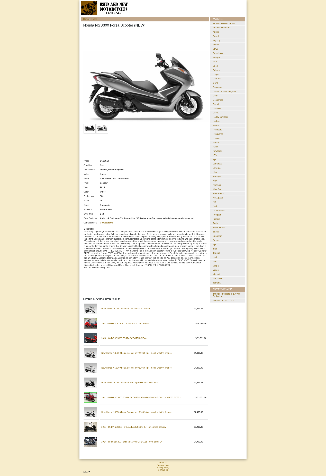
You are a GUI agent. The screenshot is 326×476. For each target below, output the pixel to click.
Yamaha (217, 283)
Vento (215, 261)
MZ (214, 202)
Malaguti (217, 176)
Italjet (215, 147)
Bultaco (216, 70)
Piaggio (216, 219)
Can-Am (217, 79)
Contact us (163, 470)
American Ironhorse (222, 28)
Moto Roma (218, 193)
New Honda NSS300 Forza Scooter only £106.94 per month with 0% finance (136, 353)
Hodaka (216, 121)
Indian (216, 142)
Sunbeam (217, 236)
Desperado (218, 100)
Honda (94, 19)
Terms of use (163, 465)
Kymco (216, 159)
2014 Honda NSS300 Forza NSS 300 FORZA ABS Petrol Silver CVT (132, 442)
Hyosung (217, 138)
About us (163, 463)
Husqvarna (218, 134)
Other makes (219, 210)
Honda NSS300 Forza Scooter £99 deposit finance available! (129, 382)
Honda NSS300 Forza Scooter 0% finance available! (125, 308)
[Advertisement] (145, 40)
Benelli (216, 36)
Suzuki (216, 240)
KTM (215, 155)
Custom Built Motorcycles (224, 91)
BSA (215, 62)
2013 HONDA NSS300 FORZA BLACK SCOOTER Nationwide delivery (133, 427)
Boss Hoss (218, 53)
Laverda (217, 168)
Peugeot (217, 215)
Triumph (217, 253)
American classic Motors (224, 23)
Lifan (215, 172)
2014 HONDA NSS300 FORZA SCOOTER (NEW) (124, 338)
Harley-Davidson (221, 117)
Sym (215, 244)
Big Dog (216, 40)
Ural (215, 257)
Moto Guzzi (218, 189)
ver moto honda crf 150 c (224, 300)
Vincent (216, 274)
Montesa (217, 185)
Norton (216, 206)
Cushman (217, 87)
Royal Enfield (219, 227)
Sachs (216, 232)
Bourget (216, 57)
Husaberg (217, 130)
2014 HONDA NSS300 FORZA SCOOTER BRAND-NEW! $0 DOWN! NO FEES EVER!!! (141, 397)
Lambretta (217, 164)
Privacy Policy (163, 467)
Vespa (216, 266)
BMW (215, 49)
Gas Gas (217, 108)
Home (86, 19)
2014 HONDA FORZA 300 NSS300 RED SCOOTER (125, 323)
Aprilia (216, 32)
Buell (215, 66)
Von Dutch (217, 278)
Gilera (216, 113)
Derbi (215, 96)
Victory (216, 270)
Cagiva (216, 74)
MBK (215, 181)
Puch (215, 223)
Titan (215, 249)
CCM (215, 83)
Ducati (216, 104)
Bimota (216, 45)
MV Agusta (218, 198)
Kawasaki (217, 151)
